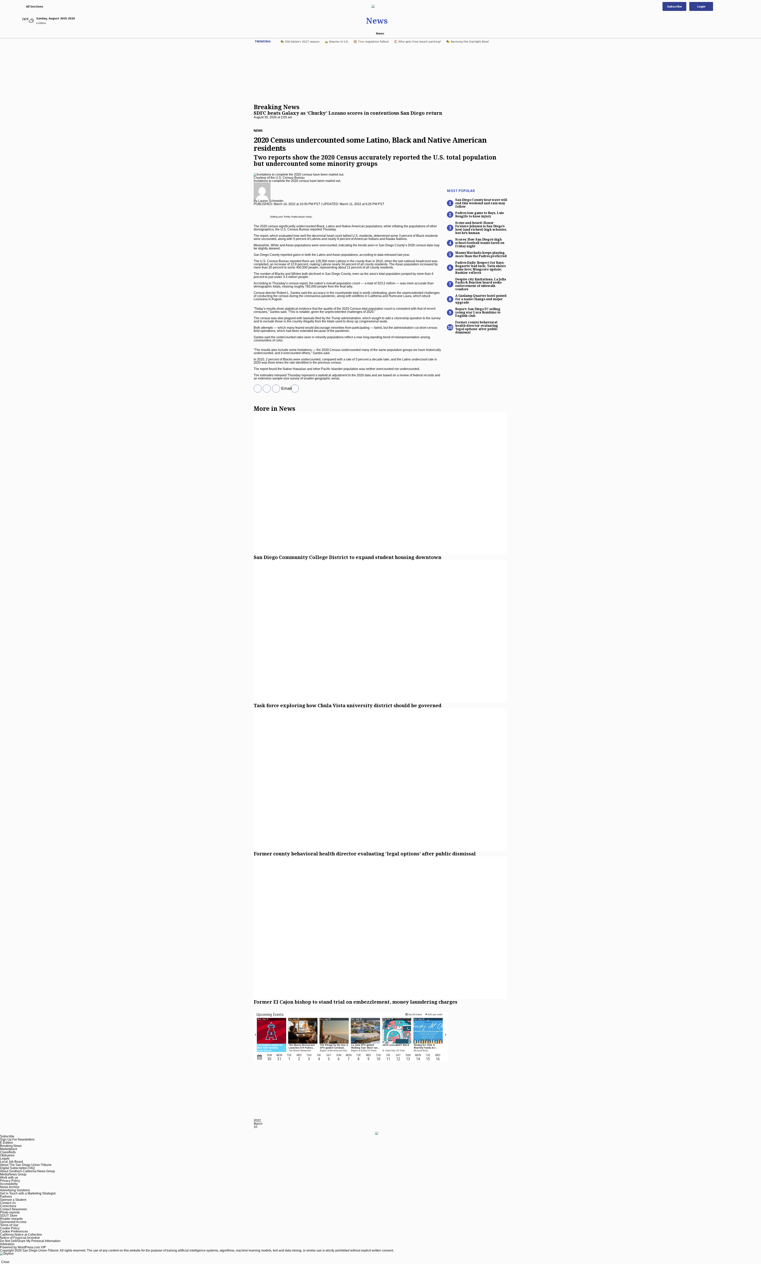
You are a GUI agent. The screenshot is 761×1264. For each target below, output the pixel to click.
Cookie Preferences (14, 1231)
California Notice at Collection (21, 1234)
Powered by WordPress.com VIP (23, 1247)
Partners (6, 1196)
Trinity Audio (291, 216)
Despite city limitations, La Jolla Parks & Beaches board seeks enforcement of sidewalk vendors (480, 284)
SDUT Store (8, 1215)
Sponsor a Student (13, 1199)
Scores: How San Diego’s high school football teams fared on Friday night (479, 242)
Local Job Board (11, 1161)
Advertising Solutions (15, 1190)
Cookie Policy (10, 1228)
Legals (5, 1158)
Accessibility (9, 1184)
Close (5, 1262)
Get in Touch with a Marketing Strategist (27, 1193)
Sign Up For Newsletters (17, 1139)
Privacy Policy (10, 1180)
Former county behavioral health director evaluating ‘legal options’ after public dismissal (476, 327)
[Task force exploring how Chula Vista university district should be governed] (380, 631)
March (258, 1123)
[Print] (274, 389)
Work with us (9, 1177)
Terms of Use (9, 1225)
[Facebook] (265, 389)
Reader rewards (11, 1218)
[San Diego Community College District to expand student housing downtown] (380, 483)
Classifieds (8, 1152)
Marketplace (8, 1149)
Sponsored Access (13, 1222)
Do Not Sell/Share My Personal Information (30, 1241)
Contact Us (8, 1203)
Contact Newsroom (13, 1209)
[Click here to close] (348, 120)
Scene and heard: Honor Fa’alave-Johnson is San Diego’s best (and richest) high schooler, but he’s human (481, 228)
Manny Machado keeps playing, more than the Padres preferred (481, 254)
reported (286, 254)
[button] (32, 6)
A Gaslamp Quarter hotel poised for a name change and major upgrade (481, 298)
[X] (256, 389)
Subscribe (674, 6)
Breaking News (11, 1145)
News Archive (9, 1187)
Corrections (8, 1206)
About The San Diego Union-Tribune (26, 1165)
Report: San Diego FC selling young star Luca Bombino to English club (477, 312)
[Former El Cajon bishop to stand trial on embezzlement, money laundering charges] (380, 927)
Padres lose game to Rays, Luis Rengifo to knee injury (479, 214)
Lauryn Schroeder (270, 201)
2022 (257, 1120)
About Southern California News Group (27, 1171)
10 (255, 1126)
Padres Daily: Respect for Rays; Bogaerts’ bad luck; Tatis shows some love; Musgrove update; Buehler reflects (480, 267)
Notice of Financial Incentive (20, 1237)
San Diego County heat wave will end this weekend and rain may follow (481, 203)
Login (701, 6)
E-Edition (6, 1142)
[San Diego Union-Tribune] (377, 6)
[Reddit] (293, 389)
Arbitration (7, 1244)
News (377, 20)
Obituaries (7, 1155)
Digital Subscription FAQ (17, 1168)
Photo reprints (10, 1212)
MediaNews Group (13, 1174)
